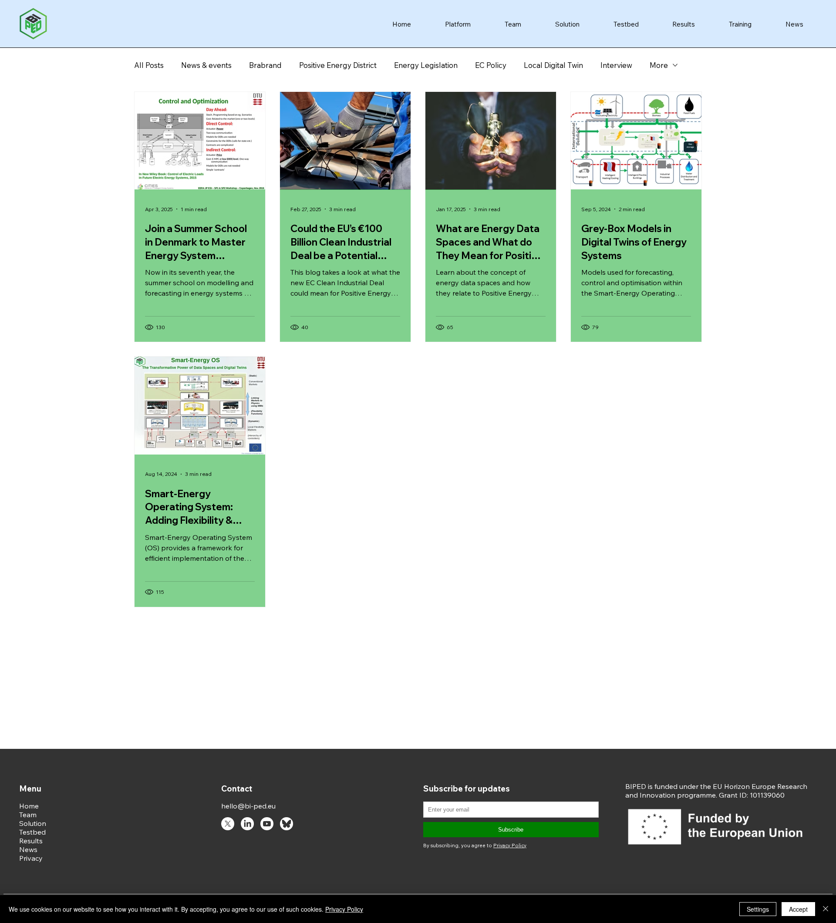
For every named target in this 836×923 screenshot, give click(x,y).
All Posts (149, 65)
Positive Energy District (338, 65)
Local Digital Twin (553, 65)
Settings (758, 909)
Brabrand (265, 65)
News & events (206, 65)
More (659, 65)
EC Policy (490, 65)
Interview (616, 65)
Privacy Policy (344, 909)
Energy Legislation (426, 65)
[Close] (825, 909)
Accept (798, 909)
